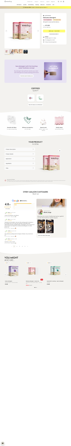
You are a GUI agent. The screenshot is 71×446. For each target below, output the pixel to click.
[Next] (6, 31)
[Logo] (8, 1)
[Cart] (63, 2)
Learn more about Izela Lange (44, 235)
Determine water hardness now (26, 75)
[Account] (61, 2)
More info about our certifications (35, 104)
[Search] (59, 2)
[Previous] (38, 31)
